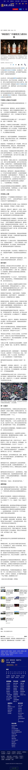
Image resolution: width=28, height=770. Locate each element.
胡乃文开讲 (10, 708)
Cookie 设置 (14, 768)
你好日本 (20, 706)
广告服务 (8, 753)
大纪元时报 (15, 756)
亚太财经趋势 (9, 698)
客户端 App (19, 753)
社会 (12, 30)
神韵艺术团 (9, 756)
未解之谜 (22, 683)
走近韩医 (9, 713)
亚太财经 (8, 699)
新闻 (7, 669)
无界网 (2, 759)
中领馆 (13, 70)
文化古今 (22, 693)
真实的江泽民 (14, 735)
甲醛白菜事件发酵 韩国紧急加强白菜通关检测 (10, 606)
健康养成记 (10, 710)
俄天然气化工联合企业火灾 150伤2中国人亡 (23, 606)
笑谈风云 (22, 684)
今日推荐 (23, 675)
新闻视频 (8, 681)
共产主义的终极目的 (16, 730)
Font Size (22, 64)
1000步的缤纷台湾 (21, 719)
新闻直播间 (15, 9)
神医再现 (9, 711)
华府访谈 (8, 693)
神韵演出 (17, 677)
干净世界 (21, 756)
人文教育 (22, 681)
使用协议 (24, 752)
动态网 (21, 757)
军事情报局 (15, 693)
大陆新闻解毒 (16, 699)
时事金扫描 (15, 686)
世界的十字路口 (16, 696)
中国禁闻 (8, 686)
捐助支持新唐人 (10, 664)
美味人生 (20, 711)
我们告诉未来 (14, 725)
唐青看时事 (15, 694)
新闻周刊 (8, 691)
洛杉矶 (14, 651)
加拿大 (10, 651)
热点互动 (15, 684)
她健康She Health (11, 706)
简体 (18, 1)
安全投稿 (3, 753)
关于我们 (8, 752)
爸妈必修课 (22, 691)
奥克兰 (9, 70)
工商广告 (13, 746)
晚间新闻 (8, 688)
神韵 (4, 1)
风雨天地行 (14, 738)
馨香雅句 (22, 688)
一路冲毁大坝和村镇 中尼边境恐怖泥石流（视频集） (10, 592)
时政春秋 (15, 688)
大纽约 (7, 651)
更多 (13, 759)
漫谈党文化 (14, 743)
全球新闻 (8, 683)
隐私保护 (19, 752)
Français (21, 653)
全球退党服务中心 (10, 757)
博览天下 (8, 677)
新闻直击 (8, 689)
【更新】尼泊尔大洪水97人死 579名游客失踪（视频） (23, 592)
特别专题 (14, 723)
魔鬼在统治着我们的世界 (17, 732)
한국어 (11, 654)
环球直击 (8, 684)
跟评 (25, 636)
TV (20, 9)
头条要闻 (8, 675)
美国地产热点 (23, 694)
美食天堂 (20, 710)
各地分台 (12, 1)
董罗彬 (23, 68)
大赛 (8, 1)
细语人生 (15, 701)
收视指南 (14, 752)
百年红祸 (13, 736)
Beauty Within (21, 713)
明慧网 (16, 757)
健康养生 (10, 703)
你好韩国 (20, 708)
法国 (25, 651)
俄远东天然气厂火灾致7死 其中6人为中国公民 (23, 599)
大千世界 (20, 715)
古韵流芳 (22, 686)
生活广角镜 (20, 705)
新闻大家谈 (15, 683)
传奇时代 (13, 727)
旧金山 (2, 653)
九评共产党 (14, 733)
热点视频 (13, 675)
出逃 (24, 84)
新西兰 (6, 70)
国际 (9, 30)
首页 (1, 30)
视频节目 (18, 660)
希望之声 (3, 757)
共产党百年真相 (15, 728)
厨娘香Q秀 (20, 716)
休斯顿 (22, 651)
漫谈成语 (22, 689)
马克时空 (15, 698)
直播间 (13, 662)
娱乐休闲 (20, 703)
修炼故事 (13, 745)
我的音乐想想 (21, 721)
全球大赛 (22, 677)
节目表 (8, 662)
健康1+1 (9, 705)
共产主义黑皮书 (15, 740)
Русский (3, 654)
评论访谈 (15, 681)
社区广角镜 (8, 696)
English (16, 653)
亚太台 (6, 653)
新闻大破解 (15, 691)
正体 (16, 1)
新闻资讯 (5, 30)
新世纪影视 (8, 759)
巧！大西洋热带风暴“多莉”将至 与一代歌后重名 (10, 599)
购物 (16, 664)
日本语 (7, 654)
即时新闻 (18, 675)
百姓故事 (13, 741)
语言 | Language (24, 1)
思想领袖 (15, 689)
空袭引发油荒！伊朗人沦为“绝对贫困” (10, 620)
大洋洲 (18, 651)
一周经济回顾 (9, 694)
